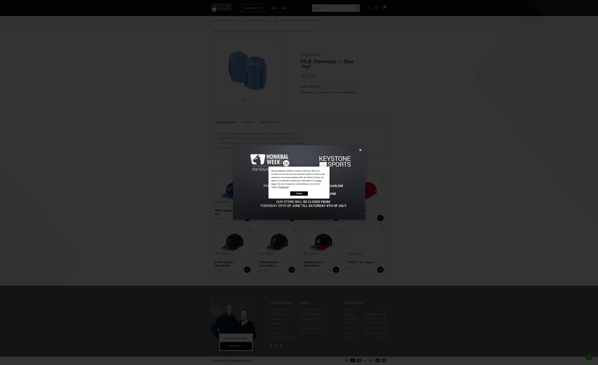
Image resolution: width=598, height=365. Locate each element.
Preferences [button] (284, 187)
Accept (299, 193)
